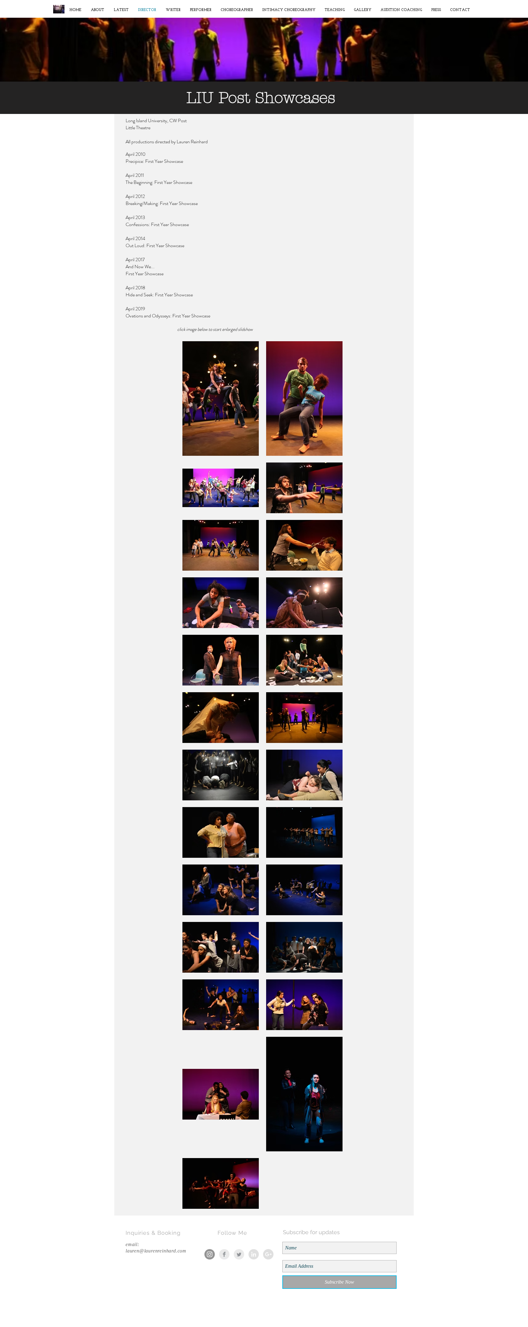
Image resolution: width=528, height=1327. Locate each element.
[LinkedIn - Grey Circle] (253, 1254)
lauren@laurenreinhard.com (156, 1250)
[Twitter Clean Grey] (239, 1254)
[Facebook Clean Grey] (224, 1254)
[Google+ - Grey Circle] (268, 1254)
